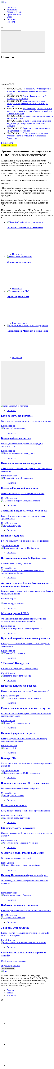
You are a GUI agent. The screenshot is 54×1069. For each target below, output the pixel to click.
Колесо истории (19, 323)
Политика (11, 7)
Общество (11, 19)
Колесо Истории (14, 12)
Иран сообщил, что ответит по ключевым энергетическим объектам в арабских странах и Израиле (29, 111)
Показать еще (8, 968)
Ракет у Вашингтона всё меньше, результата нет (26, 97)
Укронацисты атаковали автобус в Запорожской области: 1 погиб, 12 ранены (27, 103)
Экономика (12, 9)
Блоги (9, 17)
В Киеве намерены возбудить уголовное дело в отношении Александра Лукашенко (28, 135)
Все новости (7, 143)
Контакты (11, 995)
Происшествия (14, 14)
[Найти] (23, 41)
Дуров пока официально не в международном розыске (28, 129)
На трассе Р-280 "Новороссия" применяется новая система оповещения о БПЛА (29, 91)
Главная (10, 990)
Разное (10, 992)
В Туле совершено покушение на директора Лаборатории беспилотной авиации (29, 123)
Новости (11, 22)
